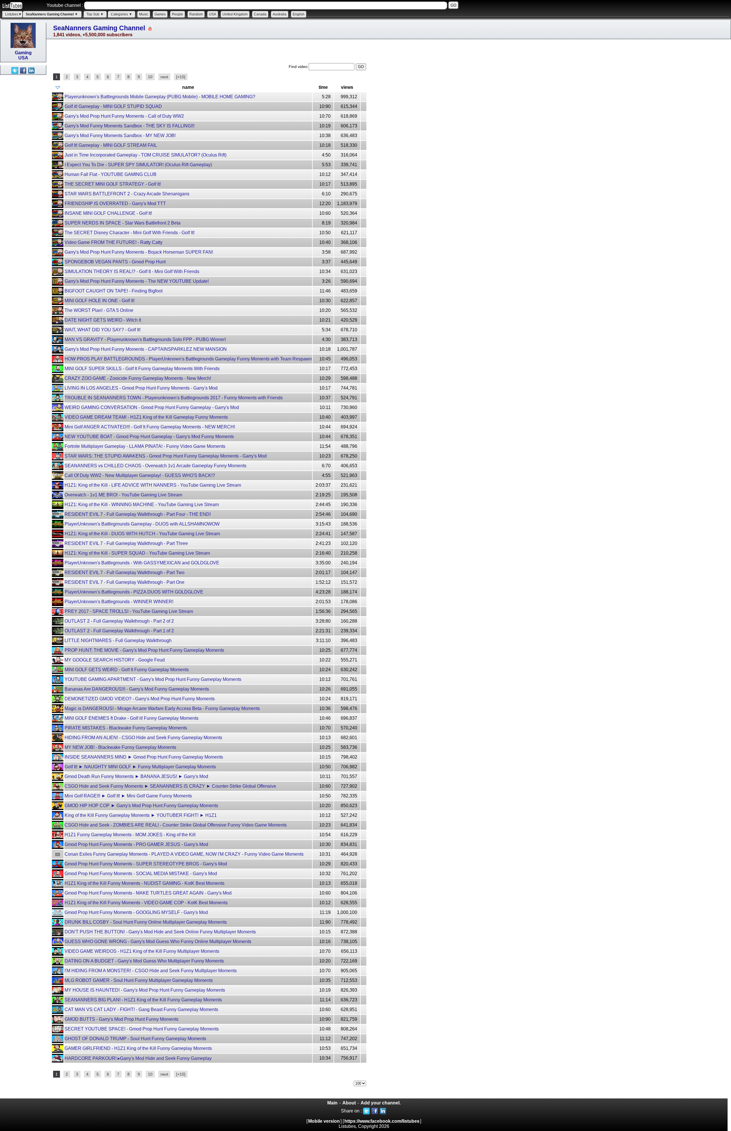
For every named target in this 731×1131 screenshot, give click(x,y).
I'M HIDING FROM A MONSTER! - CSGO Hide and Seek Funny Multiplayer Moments (151, 970)
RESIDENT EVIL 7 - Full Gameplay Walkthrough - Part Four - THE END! (138, 514)
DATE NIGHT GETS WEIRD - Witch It (103, 320)
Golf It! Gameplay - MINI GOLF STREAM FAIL (111, 145)
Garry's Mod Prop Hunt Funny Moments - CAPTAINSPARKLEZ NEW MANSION (146, 349)
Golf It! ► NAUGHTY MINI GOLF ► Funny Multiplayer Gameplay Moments (140, 766)
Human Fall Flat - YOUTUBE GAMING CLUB (110, 174)
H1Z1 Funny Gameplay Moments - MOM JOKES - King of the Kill (130, 834)
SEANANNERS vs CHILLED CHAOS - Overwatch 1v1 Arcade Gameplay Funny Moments (155, 465)
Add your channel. (381, 1102)
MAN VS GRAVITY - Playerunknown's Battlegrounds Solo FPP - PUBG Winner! (145, 339)
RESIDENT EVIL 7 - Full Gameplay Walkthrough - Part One (124, 582)
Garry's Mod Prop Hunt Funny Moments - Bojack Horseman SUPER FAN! (139, 252)
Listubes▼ (13, 14)
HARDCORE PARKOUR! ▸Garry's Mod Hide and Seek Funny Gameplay (138, 1058)
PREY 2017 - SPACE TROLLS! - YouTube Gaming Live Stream (129, 611)
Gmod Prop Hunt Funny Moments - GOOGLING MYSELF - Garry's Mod (136, 912)
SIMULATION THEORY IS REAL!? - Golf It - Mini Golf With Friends (132, 271)
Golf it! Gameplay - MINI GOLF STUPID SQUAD (113, 106)
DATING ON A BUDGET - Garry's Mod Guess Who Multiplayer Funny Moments (144, 960)
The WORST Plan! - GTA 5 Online (99, 310)
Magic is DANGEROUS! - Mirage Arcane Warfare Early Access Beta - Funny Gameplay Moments (162, 708)
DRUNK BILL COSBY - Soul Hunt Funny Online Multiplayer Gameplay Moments (146, 922)
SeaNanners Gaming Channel (99, 28)
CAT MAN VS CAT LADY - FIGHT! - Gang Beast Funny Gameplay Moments (141, 1009)
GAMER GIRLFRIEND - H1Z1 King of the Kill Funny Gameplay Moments (138, 1048)
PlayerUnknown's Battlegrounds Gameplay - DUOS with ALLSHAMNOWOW (142, 524)
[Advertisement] (23, 160)
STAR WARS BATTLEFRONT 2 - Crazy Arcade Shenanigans (127, 193)
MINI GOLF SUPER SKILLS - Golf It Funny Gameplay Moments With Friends (142, 368)
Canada (260, 14)
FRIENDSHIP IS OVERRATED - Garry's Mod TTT (115, 203)
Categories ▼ (121, 14)
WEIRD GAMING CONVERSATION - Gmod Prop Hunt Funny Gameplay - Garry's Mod (152, 407)
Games (160, 14)
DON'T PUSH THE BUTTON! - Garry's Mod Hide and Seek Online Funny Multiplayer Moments (160, 931)
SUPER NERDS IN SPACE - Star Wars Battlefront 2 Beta (122, 222)
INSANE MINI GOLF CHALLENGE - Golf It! (108, 213)
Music (143, 14)
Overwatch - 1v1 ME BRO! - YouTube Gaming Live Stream (123, 494)
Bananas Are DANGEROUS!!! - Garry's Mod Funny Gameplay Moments (137, 689)
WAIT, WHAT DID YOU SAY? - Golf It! (102, 329)
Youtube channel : (65, 5)
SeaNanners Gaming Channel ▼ (52, 14)
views (347, 87)
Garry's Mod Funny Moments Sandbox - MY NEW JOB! (120, 135)
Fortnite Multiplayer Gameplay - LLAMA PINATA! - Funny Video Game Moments (145, 446)
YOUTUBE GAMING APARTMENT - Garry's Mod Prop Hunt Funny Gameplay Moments (153, 679)
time (323, 87)
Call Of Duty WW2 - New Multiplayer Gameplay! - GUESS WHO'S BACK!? (140, 475)
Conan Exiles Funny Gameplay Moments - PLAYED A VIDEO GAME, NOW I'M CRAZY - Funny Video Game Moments (184, 854)
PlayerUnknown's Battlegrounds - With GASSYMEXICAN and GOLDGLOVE (142, 562)
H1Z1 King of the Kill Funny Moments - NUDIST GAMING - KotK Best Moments (144, 883)
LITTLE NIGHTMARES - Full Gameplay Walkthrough (118, 640)
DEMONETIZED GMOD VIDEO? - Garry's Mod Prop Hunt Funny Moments (140, 698)
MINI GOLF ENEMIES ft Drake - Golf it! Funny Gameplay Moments (131, 718)
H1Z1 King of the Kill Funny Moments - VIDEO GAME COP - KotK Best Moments (146, 902)
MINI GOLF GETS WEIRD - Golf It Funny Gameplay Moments (127, 669)
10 (150, 77)
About (349, 1102)
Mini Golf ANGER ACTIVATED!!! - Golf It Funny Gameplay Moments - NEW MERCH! (150, 426)
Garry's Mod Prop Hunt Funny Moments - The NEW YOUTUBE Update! (137, 281)
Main (332, 1102)
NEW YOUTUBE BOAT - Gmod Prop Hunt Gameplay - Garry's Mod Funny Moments (149, 436)
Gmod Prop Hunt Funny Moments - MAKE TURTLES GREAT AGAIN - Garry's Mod (148, 893)
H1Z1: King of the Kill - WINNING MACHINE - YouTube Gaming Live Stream (142, 504)
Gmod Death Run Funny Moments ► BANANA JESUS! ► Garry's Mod (136, 776)
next (164, 77)
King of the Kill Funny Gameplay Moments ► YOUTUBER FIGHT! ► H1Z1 (141, 815)
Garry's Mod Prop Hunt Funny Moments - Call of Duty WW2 (124, 116)
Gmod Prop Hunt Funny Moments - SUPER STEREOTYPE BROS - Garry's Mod (146, 863)
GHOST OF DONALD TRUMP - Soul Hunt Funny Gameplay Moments (135, 1038)
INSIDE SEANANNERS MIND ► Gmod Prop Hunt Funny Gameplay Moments (144, 757)
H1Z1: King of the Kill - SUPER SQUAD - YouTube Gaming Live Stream (137, 553)
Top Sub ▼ (95, 14)
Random (196, 14)
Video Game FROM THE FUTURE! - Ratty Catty (113, 242)
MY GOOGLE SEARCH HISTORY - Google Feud (115, 659)
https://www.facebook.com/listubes (381, 1121)
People (177, 14)
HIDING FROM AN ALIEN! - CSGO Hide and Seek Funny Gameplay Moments (143, 737)
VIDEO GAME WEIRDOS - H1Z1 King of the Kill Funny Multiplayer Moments (142, 951)
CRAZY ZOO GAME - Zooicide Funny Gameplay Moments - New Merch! (138, 378)
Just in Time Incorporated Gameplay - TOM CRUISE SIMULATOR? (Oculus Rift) (145, 155)
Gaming (23, 52)
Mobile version (324, 1121)
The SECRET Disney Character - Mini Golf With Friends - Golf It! (129, 232)
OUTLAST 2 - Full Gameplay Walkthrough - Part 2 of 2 (119, 621)
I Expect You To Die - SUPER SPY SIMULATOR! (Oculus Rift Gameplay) (138, 164)
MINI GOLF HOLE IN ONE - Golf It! (99, 300)
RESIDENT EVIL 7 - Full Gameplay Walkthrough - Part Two (124, 572)
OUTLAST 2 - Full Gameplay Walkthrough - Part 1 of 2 (119, 630)
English (298, 14)
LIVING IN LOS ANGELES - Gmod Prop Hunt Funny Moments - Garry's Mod (141, 388)
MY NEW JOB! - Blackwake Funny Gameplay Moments (120, 747)
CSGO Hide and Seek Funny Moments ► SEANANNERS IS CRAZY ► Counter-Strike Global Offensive (170, 786)
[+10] (180, 77)
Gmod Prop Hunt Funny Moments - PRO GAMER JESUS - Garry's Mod (136, 844)
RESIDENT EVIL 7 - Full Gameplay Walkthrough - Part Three (126, 543)
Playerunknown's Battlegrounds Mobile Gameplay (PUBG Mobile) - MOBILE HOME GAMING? (160, 96)
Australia (279, 14)
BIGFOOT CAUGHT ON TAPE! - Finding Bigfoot (113, 290)
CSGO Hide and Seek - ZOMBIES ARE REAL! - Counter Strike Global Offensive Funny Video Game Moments (176, 825)
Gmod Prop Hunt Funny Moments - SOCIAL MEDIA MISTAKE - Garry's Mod (141, 873)
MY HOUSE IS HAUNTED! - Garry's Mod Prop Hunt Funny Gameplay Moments (145, 990)
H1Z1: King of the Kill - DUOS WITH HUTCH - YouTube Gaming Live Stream (142, 533)
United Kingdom (235, 14)
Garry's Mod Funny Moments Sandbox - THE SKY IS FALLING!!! (129, 125)
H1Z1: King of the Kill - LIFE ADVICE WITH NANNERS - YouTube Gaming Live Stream (153, 485)
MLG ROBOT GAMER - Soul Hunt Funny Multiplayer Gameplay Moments (139, 980)
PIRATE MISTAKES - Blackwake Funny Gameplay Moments (126, 727)
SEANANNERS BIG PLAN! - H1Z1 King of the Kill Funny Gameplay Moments (143, 999)
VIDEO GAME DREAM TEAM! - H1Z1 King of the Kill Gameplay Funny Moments (146, 417)
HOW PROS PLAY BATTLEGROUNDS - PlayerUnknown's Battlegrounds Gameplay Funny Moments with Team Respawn (188, 358)
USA (212, 14)
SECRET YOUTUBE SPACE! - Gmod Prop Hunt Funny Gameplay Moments (142, 1028)
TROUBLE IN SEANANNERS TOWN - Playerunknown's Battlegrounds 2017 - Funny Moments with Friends (174, 397)
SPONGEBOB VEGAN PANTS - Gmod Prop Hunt (115, 261)
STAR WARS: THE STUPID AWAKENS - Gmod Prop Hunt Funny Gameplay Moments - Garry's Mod (166, 456)
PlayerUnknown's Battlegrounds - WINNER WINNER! (119, 601)
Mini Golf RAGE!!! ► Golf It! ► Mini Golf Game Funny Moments (128, 795)
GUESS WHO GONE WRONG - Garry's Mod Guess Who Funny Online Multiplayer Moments (158, 941)
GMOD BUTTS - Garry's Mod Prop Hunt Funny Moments (121, 1019)
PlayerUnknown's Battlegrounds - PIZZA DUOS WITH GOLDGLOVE (134, 591)
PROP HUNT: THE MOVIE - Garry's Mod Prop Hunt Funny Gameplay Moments (144, 650)
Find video (299, 66)
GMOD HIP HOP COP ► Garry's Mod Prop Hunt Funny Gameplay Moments (141, 805)
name (188, 87)
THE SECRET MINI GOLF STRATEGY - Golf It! (113, 184)
